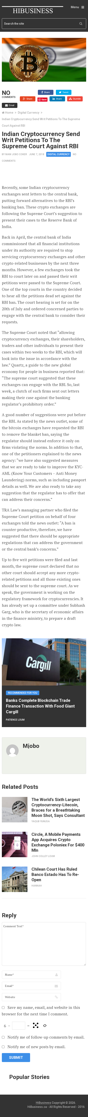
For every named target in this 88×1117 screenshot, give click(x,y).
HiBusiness (43, 1102)
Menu (75, 7)
